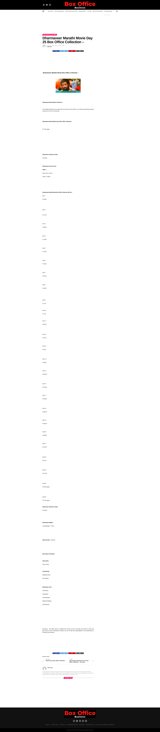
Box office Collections (71, 11)
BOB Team (50, 46)
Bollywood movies (59, 11)
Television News (108, 11)
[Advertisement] (68, 24)
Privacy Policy (55, 724)
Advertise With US (90, 724)
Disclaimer (81, 724)
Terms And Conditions (72, 724)
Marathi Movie (82, 11)
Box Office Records (98, 11)
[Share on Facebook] (56, 51)
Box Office (50, 11)
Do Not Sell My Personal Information (105, 724)
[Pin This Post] (72, 51)
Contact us (63, 724)
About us (48, 724)
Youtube (89, 11)
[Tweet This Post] (64, 51)
